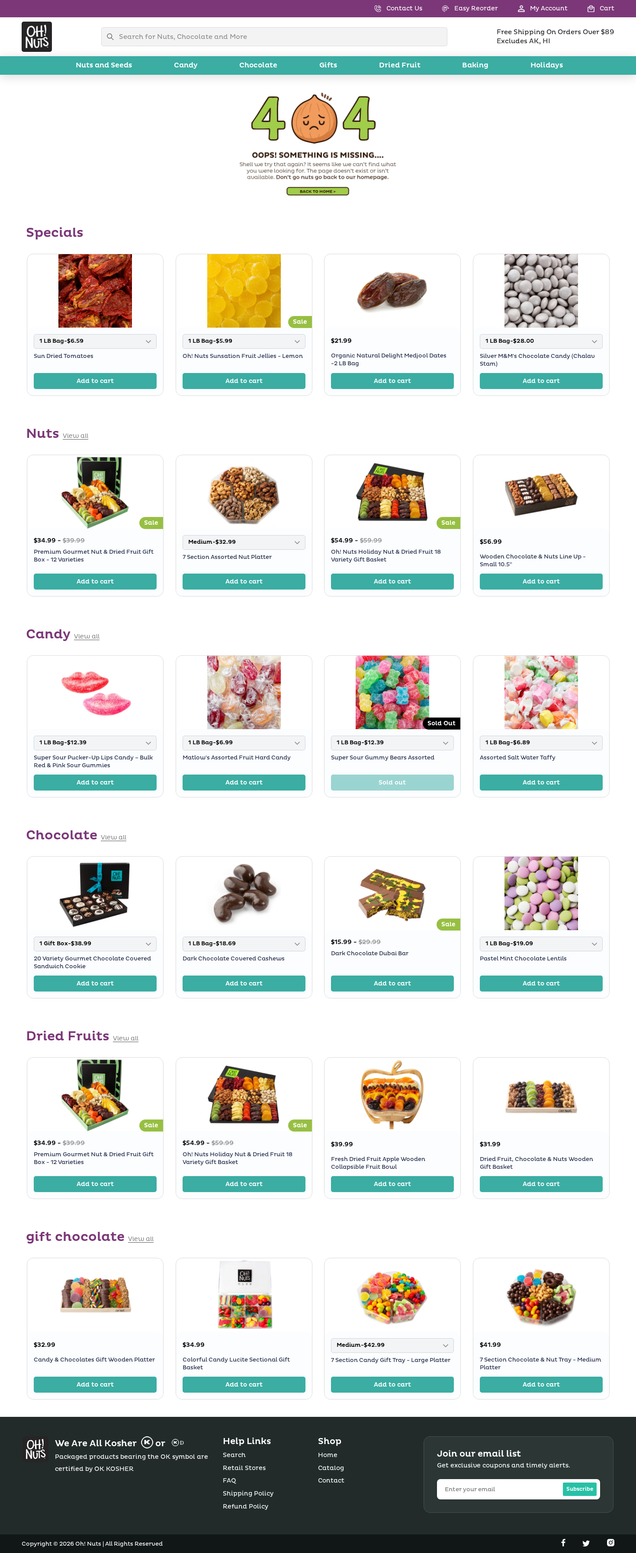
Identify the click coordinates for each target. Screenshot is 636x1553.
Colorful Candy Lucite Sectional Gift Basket (236, 1363)
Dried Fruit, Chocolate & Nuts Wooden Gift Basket (536, 1163)
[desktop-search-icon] (112, 36)
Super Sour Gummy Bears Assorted (382, 757)
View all (75, 436)
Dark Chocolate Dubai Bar (369, 953)
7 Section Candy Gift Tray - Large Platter (390, 1360)
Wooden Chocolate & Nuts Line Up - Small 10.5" (533, 560)
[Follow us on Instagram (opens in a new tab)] (610, 1544)
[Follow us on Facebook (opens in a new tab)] (564, 1544)
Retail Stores (244, 1468)
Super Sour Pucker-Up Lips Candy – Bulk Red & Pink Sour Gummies (93, 761)
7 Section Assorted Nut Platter (227, 556)
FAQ (229, 1480)
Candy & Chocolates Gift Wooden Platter (94, 1359)
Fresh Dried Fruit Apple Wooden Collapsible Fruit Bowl (378, 1163)
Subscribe (579, 1489)
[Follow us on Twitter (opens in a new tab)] (587, 1544)
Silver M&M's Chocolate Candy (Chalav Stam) (537, 359)
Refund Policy (245, 1506)
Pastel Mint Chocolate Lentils (523, 958)
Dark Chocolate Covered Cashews (234, 958)
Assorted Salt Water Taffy (518, 757)
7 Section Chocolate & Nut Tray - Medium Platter (540, 1363)
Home (327, 1455)
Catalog (331, 1468)
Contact (331, 1480)
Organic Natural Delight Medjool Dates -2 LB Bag (388, 359)
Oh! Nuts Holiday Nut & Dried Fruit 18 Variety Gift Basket (386, 555)
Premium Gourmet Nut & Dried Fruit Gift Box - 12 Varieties (94, 555)
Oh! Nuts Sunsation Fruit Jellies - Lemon (243, 355)
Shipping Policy (248, 1493)
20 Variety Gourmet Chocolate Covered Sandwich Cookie (92, 962)
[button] (591, 8)
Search (234, 1455)
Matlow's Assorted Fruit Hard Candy (237, 757)
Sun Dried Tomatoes (63, 355)
